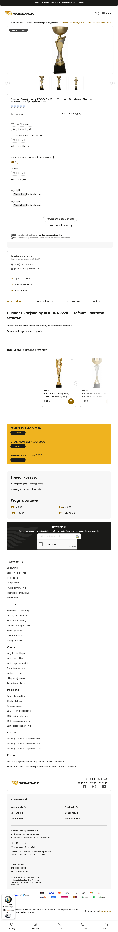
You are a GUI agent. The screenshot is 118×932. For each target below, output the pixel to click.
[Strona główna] (19, 13)
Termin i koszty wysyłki (18, 625)
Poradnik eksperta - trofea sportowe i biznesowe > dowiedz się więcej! (42, 766)
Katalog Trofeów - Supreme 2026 (24, 748)
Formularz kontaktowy (18, 610)
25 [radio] (30, 128)
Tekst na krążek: (19, 179)
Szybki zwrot (13, 597)
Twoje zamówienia (16, 587)
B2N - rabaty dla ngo (17, 716)
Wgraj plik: (16, 190)
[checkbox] (14, 162)
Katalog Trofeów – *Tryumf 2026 (23, 738)
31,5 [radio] (22, 128)
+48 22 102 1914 (20, 843)
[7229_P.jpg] (77, 83)
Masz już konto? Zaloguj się (27, 489)
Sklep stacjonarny (16, 678)
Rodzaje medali (14, 706)
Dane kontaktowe (16, 668)
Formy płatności (15, 630)
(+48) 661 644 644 (24, 264)
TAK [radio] (15, 140)
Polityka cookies (15, 658)
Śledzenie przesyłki (16, 572)
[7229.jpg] (43, 83)
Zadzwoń (83, 928)
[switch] (8, 916)
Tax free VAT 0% (15, 635)
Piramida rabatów (16, 696)
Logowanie (12, 567)
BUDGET (24, 102)
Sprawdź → (18, 433)
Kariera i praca (14, 673)
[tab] (21, 302)
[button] (107, 13)
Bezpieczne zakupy (16, 620)
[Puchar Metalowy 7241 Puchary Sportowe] (97, 373)
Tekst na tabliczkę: (20, 146)
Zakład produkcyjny (17, 683)
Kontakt (35, 928)
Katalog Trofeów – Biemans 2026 (23, 743)
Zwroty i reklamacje (17, 615)
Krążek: (15, 168)
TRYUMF (47, 391)
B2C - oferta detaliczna (19, 710)
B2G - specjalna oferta (18, 721)
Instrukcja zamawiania (18, 592)
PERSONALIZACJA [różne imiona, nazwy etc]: (32, 157)
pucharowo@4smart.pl (26, 268)
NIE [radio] (23, 140)
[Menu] (13, 896)
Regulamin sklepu (16, 653)
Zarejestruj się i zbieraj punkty (28, 483)
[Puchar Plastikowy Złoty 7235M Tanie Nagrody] (59, 373)
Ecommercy (105, 911)
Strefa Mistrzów (15, 701)
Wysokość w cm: (20, 124)
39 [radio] (14, 128)
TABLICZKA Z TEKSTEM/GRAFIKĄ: (27, 135)
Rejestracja (12, 577)
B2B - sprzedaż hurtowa (19, 725)
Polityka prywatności (17, 663)
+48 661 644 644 (97, 779)
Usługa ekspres (14, 640)
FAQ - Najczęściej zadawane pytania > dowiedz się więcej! (36, 761)
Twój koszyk (13, 582)
